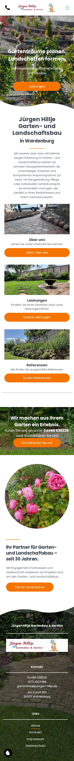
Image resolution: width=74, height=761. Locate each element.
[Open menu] (67, 8)
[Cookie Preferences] (8, 753)
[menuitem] (35, 725)
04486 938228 (56, 430)
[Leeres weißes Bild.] (8, 10)
